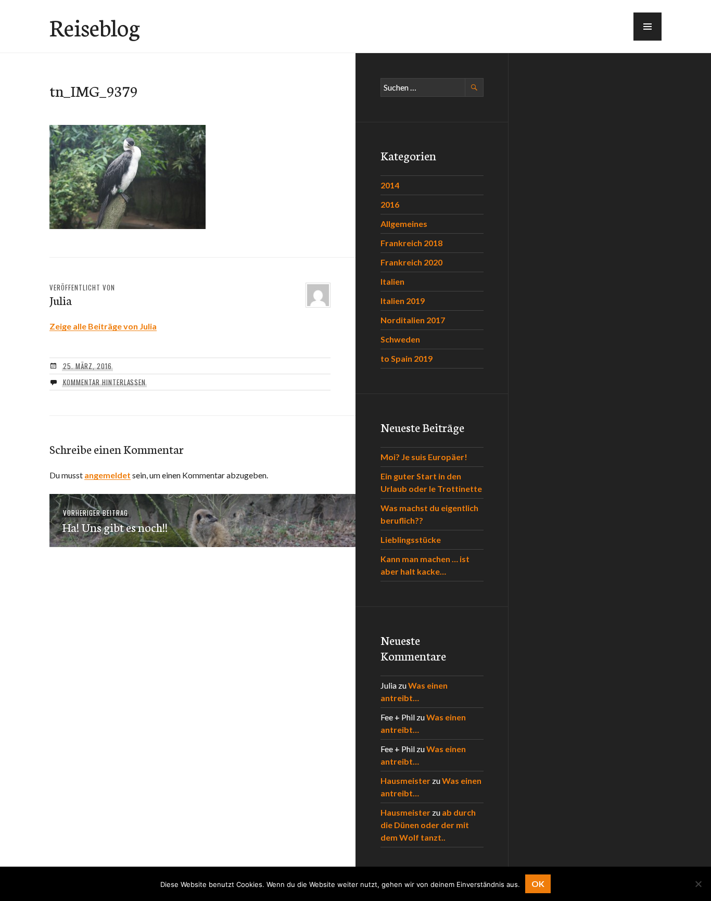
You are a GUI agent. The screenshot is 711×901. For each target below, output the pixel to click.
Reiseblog (94, 26)
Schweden (400, 339)
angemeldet (107, 475)
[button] (647, 26)
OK (537, 884)
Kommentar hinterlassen (104, 382)
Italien (392, 281)
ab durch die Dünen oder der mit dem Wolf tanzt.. (428, 824)
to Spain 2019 (406, 358)
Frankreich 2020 (411, 262)
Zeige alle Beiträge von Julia (103, 326)
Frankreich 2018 (411, 243)
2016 (389, 204)
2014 (389, 185)
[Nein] (698, 884)
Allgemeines (403, 224)
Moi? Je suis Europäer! (423, 457)
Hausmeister (405, 780)
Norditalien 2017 (412, 320)
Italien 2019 (402, 301)
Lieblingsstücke (410, 539)
